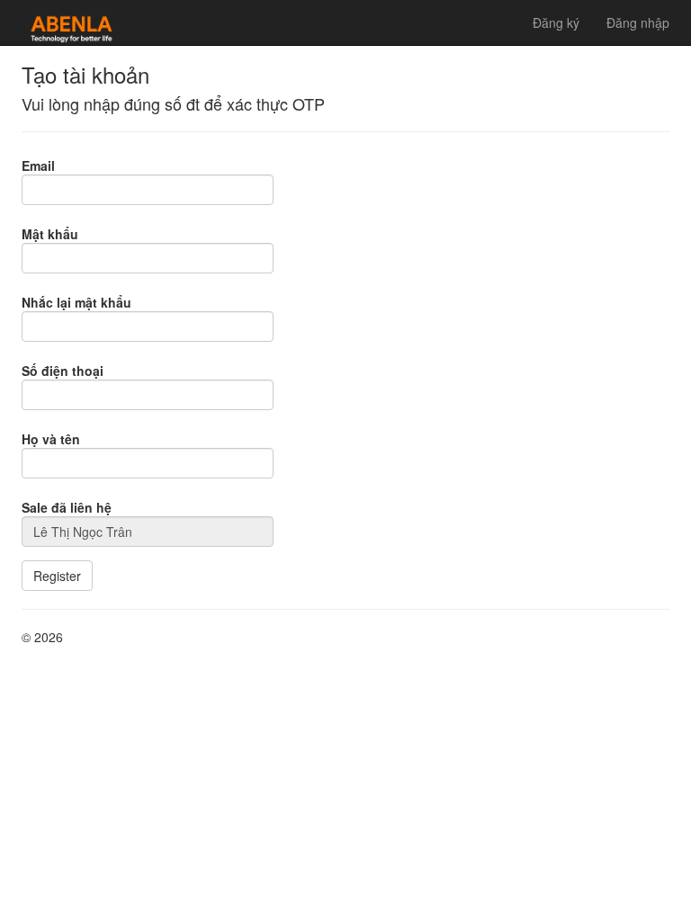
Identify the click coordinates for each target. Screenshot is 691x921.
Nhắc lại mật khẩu (76, 302)
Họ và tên (51, 439)
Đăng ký (556, 22)
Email (38, 165)
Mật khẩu (50, 234)
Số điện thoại (62, 371)
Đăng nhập (637, 22)
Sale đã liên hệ (67, 507)
